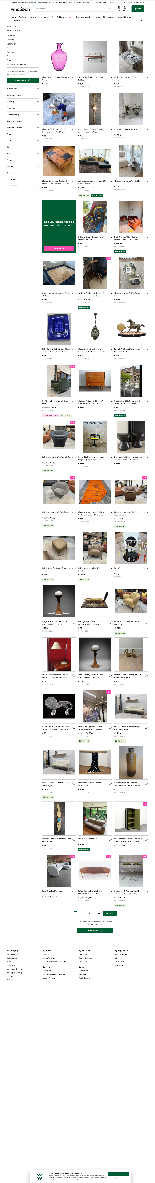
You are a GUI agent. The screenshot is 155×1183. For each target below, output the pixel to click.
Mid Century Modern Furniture (54, 974)
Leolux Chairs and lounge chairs (54, 962)
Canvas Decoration (86, 958)
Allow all (118, 1174)
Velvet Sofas (119, 962)
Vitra (116, 958)
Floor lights (11, 976)
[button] (117, 2)
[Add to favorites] (74, 78)
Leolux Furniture (49, 958)
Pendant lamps (12, 954)
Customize (117, 1178)
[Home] (20, 8)
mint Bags (82, 974)
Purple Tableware (85, 978)
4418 (100, 913)
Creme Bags (83, 971)
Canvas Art (83, 954)
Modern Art (47, 971)
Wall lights (10, 980)
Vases (9, 962)
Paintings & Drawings (15, 972)
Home (9, 26)
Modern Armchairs (49, 978)
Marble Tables (120, 965)
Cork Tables (83, 962)
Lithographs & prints (14, 969)
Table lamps (11, 965)
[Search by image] (110, 8)
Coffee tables (12, 958)
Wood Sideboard (121, 954)
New (16, 26)
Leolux (45, 954)
